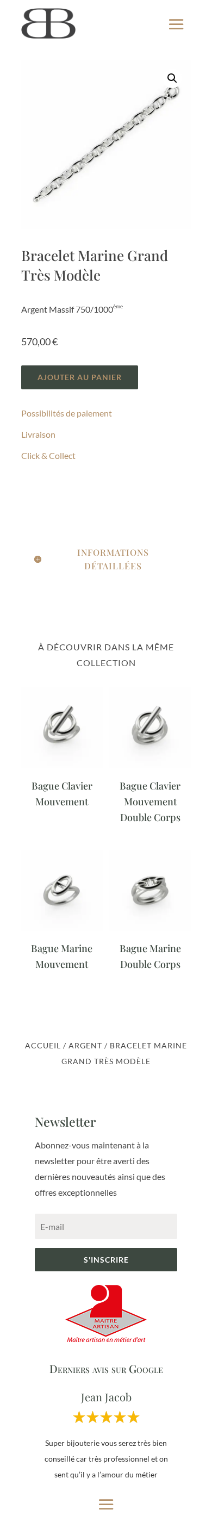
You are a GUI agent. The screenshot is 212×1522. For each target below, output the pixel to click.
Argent (85, 1045)
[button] (172, 78)
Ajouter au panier (80, 377)
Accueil (43, 1045)
